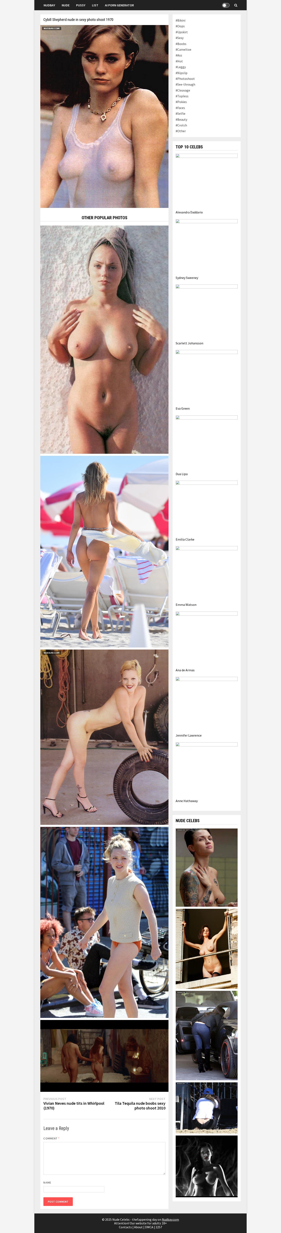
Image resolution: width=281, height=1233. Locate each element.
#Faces (180, 108)
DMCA (149, 1227)
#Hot (179, 61)
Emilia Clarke (185, 539)
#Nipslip (181, 73)
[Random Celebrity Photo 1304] (104, 551)
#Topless (182, 96)
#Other (181, 131)
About (138, 1227)
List (95, 5)
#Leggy (181, 67)
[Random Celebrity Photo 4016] (104, 1055)
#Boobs (181, 44)
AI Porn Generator (119, 5)
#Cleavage (183, 90)
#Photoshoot (185, 79)
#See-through (185, 84)
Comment (51, 1138)
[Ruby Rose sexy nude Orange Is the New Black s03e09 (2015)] (206, 867)
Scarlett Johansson (189, 343)
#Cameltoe (183, 49)
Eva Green (183, 408)
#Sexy (179, 38)
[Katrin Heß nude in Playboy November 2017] (206, 948)
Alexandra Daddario (189, 212)
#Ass (179, 55)
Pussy (80, 5)
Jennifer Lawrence (189, 735)
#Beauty (181, 119)
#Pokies (181, 102)
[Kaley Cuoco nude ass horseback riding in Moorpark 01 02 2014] (206, 1107)
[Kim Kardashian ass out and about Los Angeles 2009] (206, 1035)
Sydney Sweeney (187, 278)
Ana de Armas (185, 670)
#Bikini (180, 20)
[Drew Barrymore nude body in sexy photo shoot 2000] (104, 737)
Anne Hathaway (187, 801)
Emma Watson (186, 605)
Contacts (125, 1227)
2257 (159, 1227)
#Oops (180, 26)
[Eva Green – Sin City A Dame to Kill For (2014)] (206, 1166)
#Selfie (180, 113)
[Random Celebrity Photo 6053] (104, 922)
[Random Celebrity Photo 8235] (104, 339)
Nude (66, 5)
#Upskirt (182, 32)
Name (47, 1182)
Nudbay (49, 5)
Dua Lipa (182, 474)
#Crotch (181, 125)
